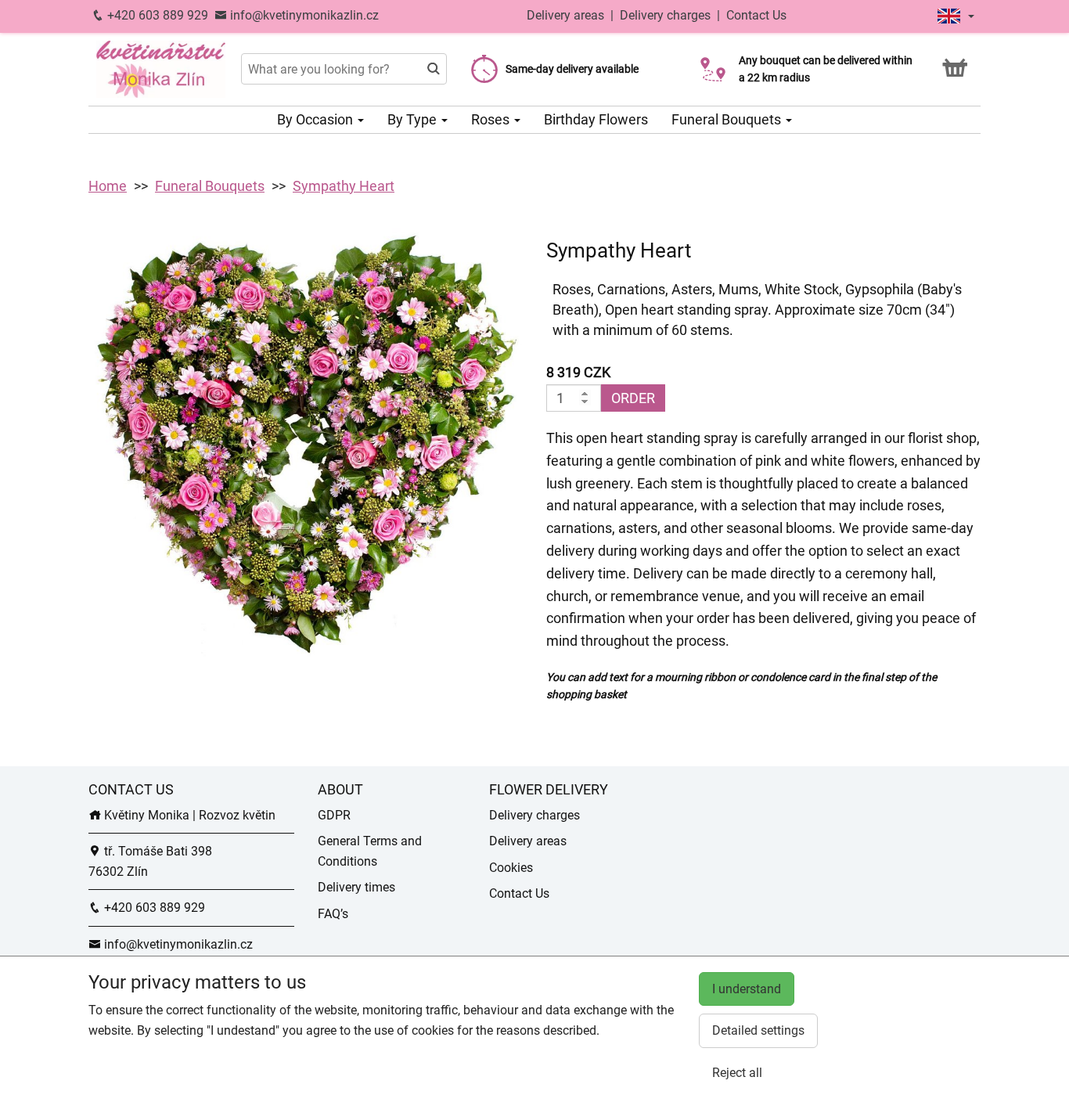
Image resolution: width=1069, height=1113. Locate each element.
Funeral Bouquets (727, 119)
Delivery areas (565, 15)
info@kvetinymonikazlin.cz (303, 15)
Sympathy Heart (343, 186)
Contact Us (756, 15)
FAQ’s (333, 913)
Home (107, 186)
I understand (746, 989)
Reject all (737, 1072)
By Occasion (316, 119)
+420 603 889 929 (156, 15)
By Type (413, 119)
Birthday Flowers (596, 119)
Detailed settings (758, 1030)
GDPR (334, 815)
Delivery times (356, 887)
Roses (492, 119)
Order (633, 398)
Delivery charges (665, 15)
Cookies (511, 867)
